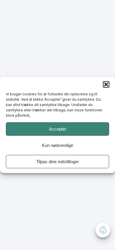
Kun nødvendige (57, 145)
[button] (106, 84)
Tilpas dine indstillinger (57, 161)
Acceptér (57, 129)
